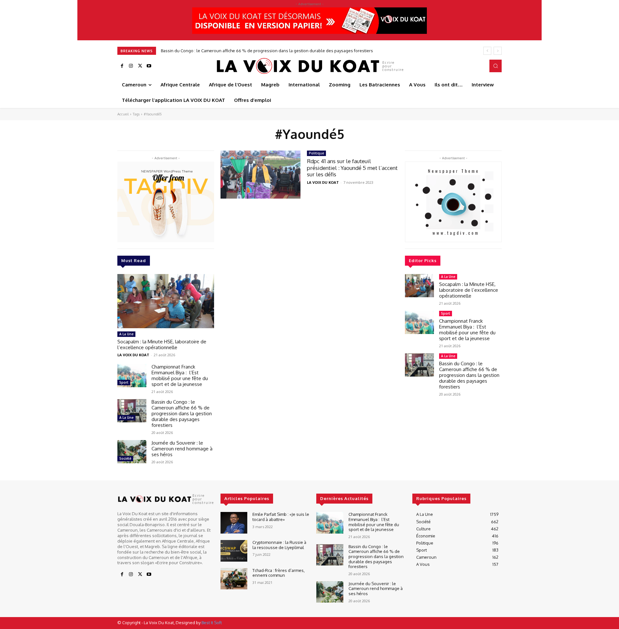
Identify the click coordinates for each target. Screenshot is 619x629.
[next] (498, 51)
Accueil (123, 114)
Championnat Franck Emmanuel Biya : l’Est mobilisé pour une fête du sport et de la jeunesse (180, 375)
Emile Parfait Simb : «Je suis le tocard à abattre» (280, 517)
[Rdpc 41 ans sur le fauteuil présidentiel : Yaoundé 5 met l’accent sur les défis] (260, 175)
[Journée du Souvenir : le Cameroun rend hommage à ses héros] (131, 451)
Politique (316, 153)
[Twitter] (139, 66)
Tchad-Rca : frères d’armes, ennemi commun (278, 573)
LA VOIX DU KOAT (133, 354)
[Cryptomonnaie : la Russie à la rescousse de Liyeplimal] (234, 551)
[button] (495, 66)
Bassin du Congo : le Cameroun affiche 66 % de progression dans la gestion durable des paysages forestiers (267, 50)
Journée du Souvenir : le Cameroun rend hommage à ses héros (182, 448)
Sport (123, 382)
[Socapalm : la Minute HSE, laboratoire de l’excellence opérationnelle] (165, 301)
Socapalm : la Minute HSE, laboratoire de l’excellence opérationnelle (161, 344)
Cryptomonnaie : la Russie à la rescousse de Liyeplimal (279, 545)
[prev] (487, 51)
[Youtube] (148, 66)
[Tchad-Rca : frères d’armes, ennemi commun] (234, 579)
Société (125, 458)
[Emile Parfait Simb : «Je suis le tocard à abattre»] (234, 523)
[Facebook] (121, 66)
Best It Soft (211, 622)
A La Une (126, 334)
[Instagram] (130, 66)
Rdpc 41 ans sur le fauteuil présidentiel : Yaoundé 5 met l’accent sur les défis (352, 168)
